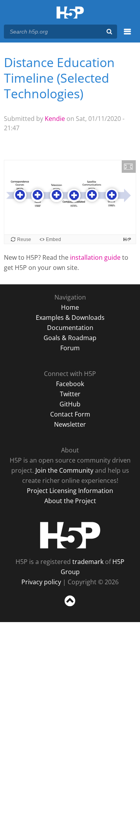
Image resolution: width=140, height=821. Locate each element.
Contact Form (70, 414)
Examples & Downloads (70, 317)
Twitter (70, 394)
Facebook (70, 383)
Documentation (70, 327)
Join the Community (64, 470)
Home (70, 307)
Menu (127, 35)
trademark (87, 561)
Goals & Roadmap (70, 337)
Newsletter (70, 424)
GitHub (70, 404)
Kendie (55, 118)
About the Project (70, 501)
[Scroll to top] (70, 606)
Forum (70, 348)
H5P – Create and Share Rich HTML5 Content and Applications (70, 13)
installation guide (95, 257)
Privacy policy (41, 582)
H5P (70, 535)
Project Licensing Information (70, 490)
